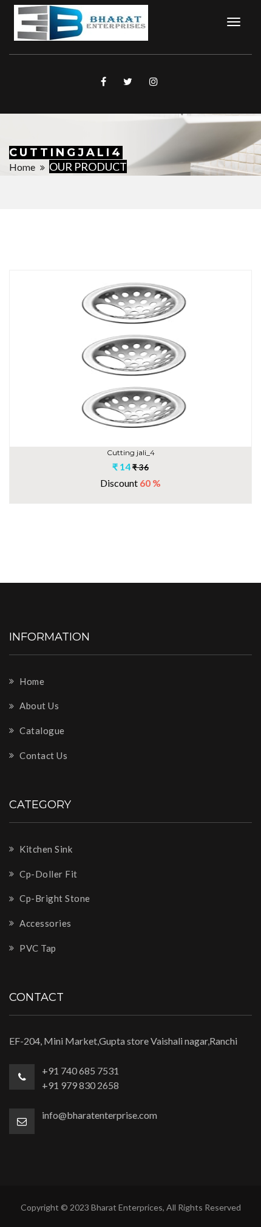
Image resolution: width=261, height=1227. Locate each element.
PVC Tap (37, 948)
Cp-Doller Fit (48, 873)
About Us (38, 705)
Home (22, 167)
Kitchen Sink (45, 849)
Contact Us (42, 755)
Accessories (45, 923)
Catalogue (41, 730)
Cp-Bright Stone (54, 898)
